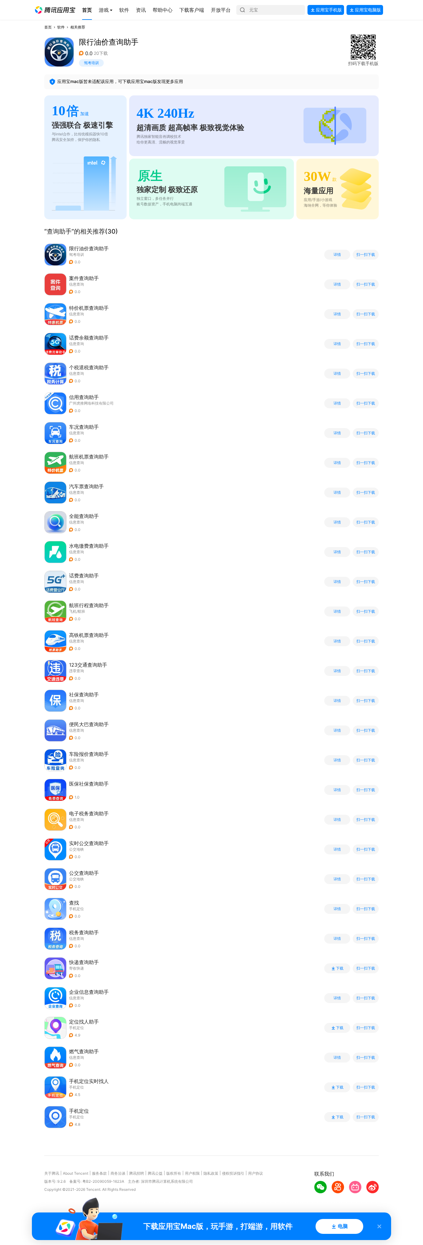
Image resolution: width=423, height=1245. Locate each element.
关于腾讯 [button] (51, 1173)
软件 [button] (61, 27)
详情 (337, 254)
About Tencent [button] (75, 1173)
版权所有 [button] (173, 1173)
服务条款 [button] (99, 1173)
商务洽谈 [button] (118, 1173)
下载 (339, 968)
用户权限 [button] (192, 1173)
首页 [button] (48, 27)
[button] (55, 10)
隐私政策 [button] (210, 1173)
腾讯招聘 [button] (136, 1173)
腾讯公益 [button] (155, 1173)
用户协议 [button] (255, 1173)
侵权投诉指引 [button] (233, 1173)
